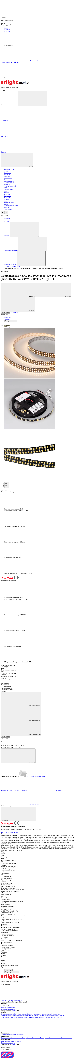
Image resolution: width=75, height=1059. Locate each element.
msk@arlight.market (16, 1000)
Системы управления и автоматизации (39, 1014)
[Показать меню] (24, 229)
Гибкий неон (6, 200)
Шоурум (19, 1041)
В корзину (32, 762)
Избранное (32, 296)
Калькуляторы (44, 1038)
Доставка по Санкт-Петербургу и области (14, 790)
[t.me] (14, 998)
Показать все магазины (8, 1007)
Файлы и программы (35, 734)
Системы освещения (7, 193)
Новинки (7, 218)
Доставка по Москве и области (37, 776)
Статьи (29, 1038)
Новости (7, 29)
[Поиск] (32, 98)
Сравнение (67, 296)
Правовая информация (8, 1009)
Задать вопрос (5, 312)
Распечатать (14, 312)
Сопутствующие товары (11, 972)
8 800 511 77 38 (5, 1000)
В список (31, 310)
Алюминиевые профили (9, 183)
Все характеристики (34, 705)
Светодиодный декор (10, 1017)
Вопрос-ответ (36, 1038)
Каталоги (4, 1038)
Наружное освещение (7, 196)
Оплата (15, 1041)
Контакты (16, 62)
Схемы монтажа (54, 1038)
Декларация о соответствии (9, 832)
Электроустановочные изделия (26, 1017)
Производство (8, 1034)
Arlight (13, 1011)
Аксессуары (8, 970)
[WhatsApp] (14, 61)
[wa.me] (42, 998)
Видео (9, 1038)
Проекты (7, 31)
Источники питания (7, 173)
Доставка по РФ (33, 804)
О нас (6, 28)
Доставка (10, 1041)
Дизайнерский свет (27, 1015)
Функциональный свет (13, 1015)
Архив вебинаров (21, 1038)
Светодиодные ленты (7, 1014)
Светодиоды (8, 209)
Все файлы (4, 820)
